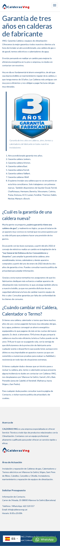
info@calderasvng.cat (17, 509)
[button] (44, 539)
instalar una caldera (26, 180)
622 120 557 (28, 506)
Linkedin (29, 540)
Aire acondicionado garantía (20, 155)
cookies (5, 398)
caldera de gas (47, 48)
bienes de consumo (14, 299)
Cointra (51, 191)
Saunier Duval (44, 187)
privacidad (41, 394)
